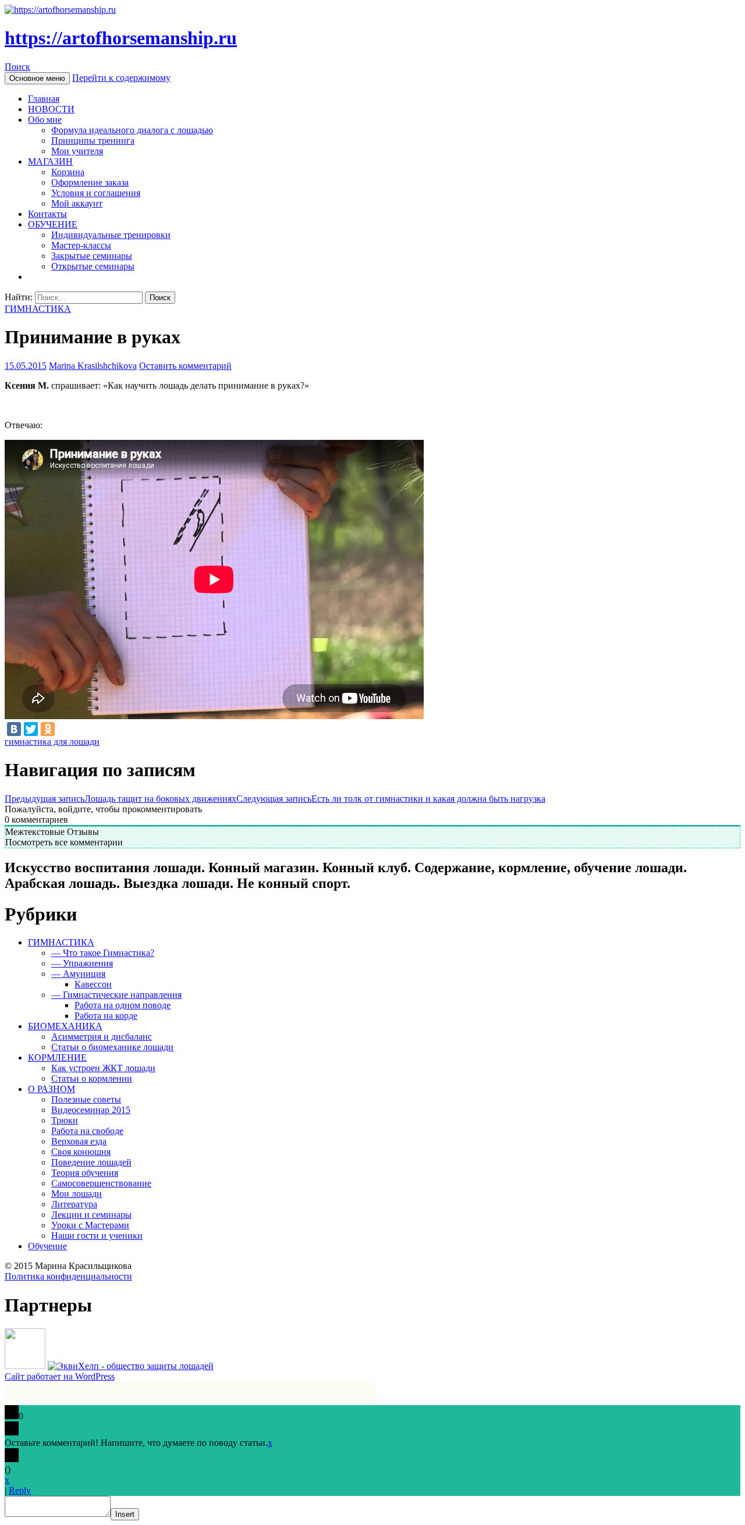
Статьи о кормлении (91, 1078)
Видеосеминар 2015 (90, 1110)
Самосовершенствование (101, 1183)
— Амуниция (78, 974)
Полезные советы (86, 1099)
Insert (124, 1514)
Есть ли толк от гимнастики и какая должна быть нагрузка (390, 799)
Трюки (64, 1120)
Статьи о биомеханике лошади (112, 1047)
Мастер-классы (81, 245)
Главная (43, 99)
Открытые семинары (92, 266)
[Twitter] (31, 729)
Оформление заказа (90, 182)
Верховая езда (79, 1141)
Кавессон (93, 984)
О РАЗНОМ (51, 1089)
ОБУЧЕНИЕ (52, 224)
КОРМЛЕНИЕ (57, 1057)
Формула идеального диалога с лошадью (132, 130)
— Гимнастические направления (116, 995)
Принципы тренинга (92, 140)
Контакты (47, 214)
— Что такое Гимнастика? (102, 953)
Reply (20, 1490)
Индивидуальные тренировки (111, 235)
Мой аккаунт (76, 203)
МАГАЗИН (50, 161)
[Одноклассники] (48, 729)
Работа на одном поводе (122, 1005)
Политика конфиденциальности (68, 1276)
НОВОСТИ (51, 109)
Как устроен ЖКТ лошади (103, 1068)
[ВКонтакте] (14, 729)
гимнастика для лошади (52, 741)
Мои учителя (77, 151)
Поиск (17, 67)
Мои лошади (76, 1194)
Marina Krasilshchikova (93, 366)
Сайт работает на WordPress (60, 1376)
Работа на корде (105, 1016)
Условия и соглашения (95, 193)
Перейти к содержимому (121, 78)
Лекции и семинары (91, 1215)
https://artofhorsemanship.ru (121, 37)
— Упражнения (82, 963)
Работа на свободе (87, 1131)
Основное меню (37, 78)
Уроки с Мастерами (90, 1225)
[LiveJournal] (65, 729)
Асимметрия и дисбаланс (101, 1036)
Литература (74, 1204)
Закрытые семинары (91, 256)
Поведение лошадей (91, 1162)
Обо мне (45, 120)
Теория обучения (84, 1173)
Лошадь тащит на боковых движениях (120, 799)
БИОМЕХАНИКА (65, 1026)
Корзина (67, 172)
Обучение (47, 1246)
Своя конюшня (81, 1152)
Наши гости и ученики (97, 1235)
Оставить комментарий (185, 366)
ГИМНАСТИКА (38, 309)
